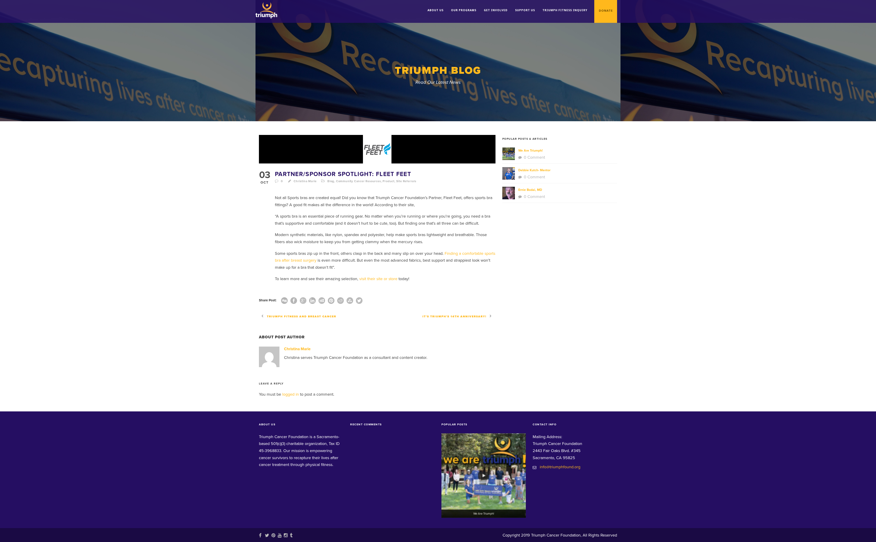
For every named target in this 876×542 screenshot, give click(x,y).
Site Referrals (406, 181)
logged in (290, 394)
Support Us (525, 10)
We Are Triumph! (530, 151)
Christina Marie (305, 181)
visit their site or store (378, 278)
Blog (330, 181)
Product (388, 181)
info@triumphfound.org (560, 466)
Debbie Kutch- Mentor (534, 170)
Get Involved (496, 10)
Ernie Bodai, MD (530, 190)
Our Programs (463, 10)
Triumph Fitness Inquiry (564, 10)
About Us (435, 10)
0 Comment (534, 157)
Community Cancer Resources (358, 181)
